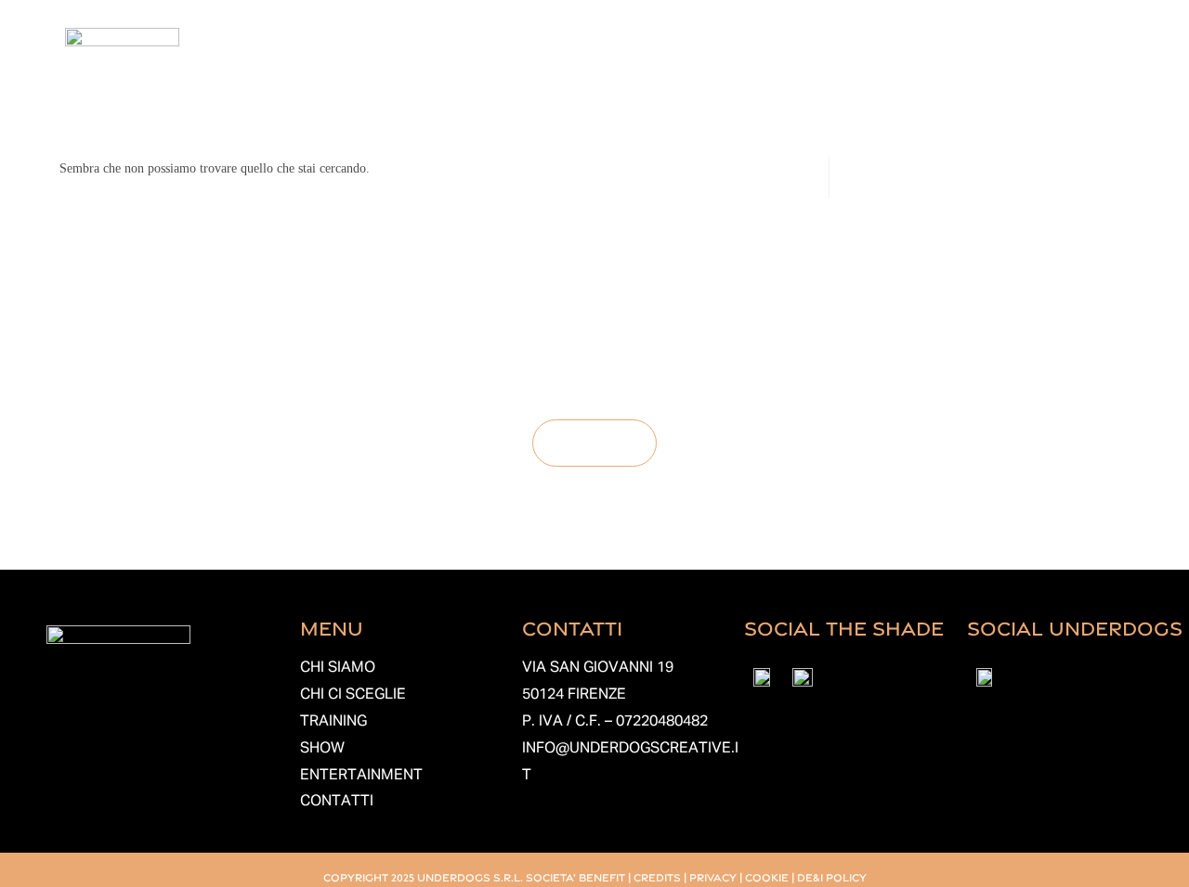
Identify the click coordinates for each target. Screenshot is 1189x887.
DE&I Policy (832, 876)
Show (804, 69)
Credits (657, 876)
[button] (472, 69)
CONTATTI (336, 801)
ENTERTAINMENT (361, 775)
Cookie (767, 876)
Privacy (713, 876)
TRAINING (333, 721)
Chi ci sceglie (599, 69)
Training (717, 69)
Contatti (1042, 69)
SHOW (322, 748)
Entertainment (917, 69)
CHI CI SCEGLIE (353, 695)
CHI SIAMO (337, 668)
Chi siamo (467, 69)
